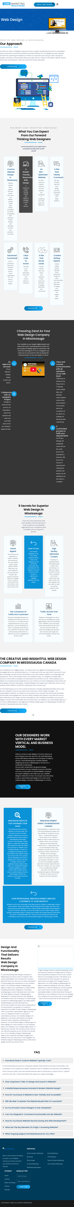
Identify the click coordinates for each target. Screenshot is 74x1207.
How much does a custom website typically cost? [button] (28, 1060)
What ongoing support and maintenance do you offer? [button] (30, 1134)
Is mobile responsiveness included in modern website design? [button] (33, 1088)
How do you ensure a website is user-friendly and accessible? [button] (33, 1094)
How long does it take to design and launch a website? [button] (30, 1081)
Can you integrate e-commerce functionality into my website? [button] (33, 1114)
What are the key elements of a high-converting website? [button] (31, 1127)
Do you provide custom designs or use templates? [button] (28, 1107)
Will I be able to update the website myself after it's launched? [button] (33, 1101)
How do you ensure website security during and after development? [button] (35, 1121)
